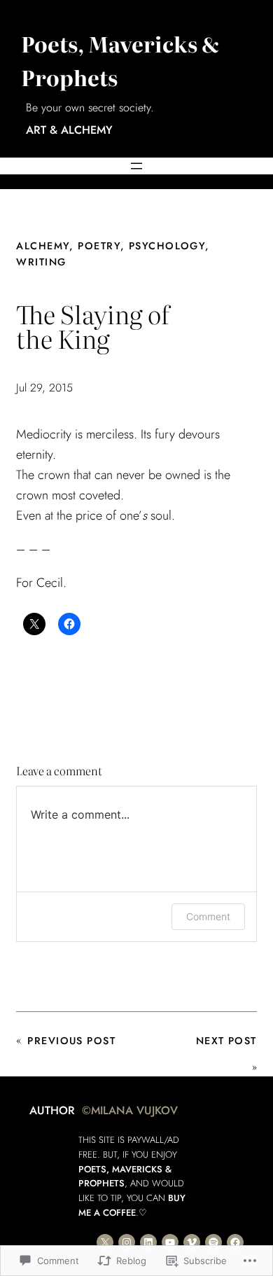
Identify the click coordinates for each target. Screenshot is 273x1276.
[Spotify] (213, 1242)
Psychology (167, 246)
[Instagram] (126, 1242)
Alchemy (42, 246)
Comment (208, 916)
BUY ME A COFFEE (132, 1205)
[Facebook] (235, 1242)
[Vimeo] (191, 1242)
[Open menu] (136, 166)
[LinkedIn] (148, 1242)
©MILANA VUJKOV (130, 1110)
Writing (41, 262)
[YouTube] (170, 1242)
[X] (105, 1242)
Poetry (99, 246)
